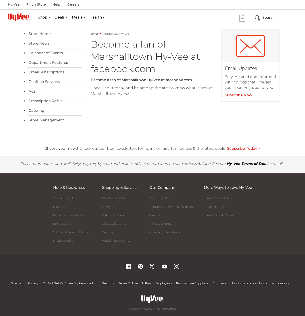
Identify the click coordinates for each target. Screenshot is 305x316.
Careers (73, 4)
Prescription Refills (46, 101)
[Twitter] (152, 268)
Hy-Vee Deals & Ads (218, 198)
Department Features (48, 62)
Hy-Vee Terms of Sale (246, 164)
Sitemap (17, 283)
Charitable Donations (164, 232)
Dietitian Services (44, 82)
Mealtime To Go (113, 198)
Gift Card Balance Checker (72, 232)
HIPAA (146, 283)
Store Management (46, 120)
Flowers (107, 207)
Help (56, 4)
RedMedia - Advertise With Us (171, 207)
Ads (32, 91)
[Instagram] (176, 268)
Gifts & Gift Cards (114, 224)
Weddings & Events (116, 241)
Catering (36, 110)
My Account (62, 224)
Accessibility (281, 283)
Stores (94, 33)
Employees (163, 283)
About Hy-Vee (159, 198)
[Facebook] (128, 268)
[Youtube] (164, 268)
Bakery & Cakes (113, 215)
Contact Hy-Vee (64, 198)
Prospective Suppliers (192, 283)
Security (108, 283)
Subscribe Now (238, 95)
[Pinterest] (140, 268)
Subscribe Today (242, 148)
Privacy (33, 283)
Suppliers (219, 283)
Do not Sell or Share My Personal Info (70, 283)
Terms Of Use (128, 283)
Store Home (40, 34)
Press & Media (63, 241)
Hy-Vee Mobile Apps (218, 215)
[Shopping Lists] (242, 17)
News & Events (160, 224)
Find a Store (36, 4)
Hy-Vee (14, 4)
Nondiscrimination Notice (249, 283)
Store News (39, 43)
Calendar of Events (46, 53)
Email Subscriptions (47, 72)
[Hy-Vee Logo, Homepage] (19, 17)
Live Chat (60, 207)
